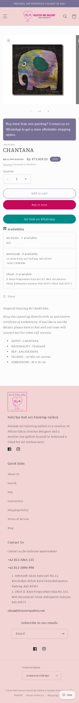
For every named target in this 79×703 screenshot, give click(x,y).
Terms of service (35, 695)
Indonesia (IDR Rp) (37, 675)
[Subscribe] (62, 633)
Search (12, 483)
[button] (5, 16)
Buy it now (40, 205)
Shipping (7, 164)
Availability (15, 229)
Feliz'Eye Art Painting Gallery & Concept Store (37, 690)
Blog (10, 527)
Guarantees (15, 501)
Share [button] (11, 296)
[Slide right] (48, 111)
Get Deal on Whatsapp (39, 219)
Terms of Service (18, 519)
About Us (14, 474)
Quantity (8, 171)
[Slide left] (31, 111)
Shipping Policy (18, 510)
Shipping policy (56, 695)
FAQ (10, 492)
